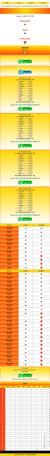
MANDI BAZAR (9, 332)
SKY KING (9, 312)
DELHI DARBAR (9, 301)
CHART (19, 3)
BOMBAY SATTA (9, 344)
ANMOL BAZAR (9, 297)
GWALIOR (9, 231)
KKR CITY (9, 281)
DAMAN (9, 360)
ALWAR (9, 255)
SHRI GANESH (9, 243)
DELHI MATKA (9, 239)
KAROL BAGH (9, 289)
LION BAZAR (9, 348)
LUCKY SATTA (25, 11)
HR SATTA (9, 273)
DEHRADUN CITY (9, 356)
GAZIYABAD (9, 259)
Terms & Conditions (31, 452)
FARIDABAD (9, 251)
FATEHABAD (9, 316)
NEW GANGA (9, 305)
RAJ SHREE (9, 320)
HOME (7, 3)
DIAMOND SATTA (9, 363)
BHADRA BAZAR (9, 340)
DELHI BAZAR (9, 235)
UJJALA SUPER (9, 277)
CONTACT (31, 3)
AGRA (9, 247)
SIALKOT (9, 336)
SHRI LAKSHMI (9, 308)
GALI (9, 267)
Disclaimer (17, 452)
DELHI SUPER (9, 293)
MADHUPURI (9, 285)
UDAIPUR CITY (9, 324)
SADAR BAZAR (9, 227)
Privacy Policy (23, 452)
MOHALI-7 (9, 352)
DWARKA (9, 263)
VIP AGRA (9, 328)
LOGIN (43, 3)
